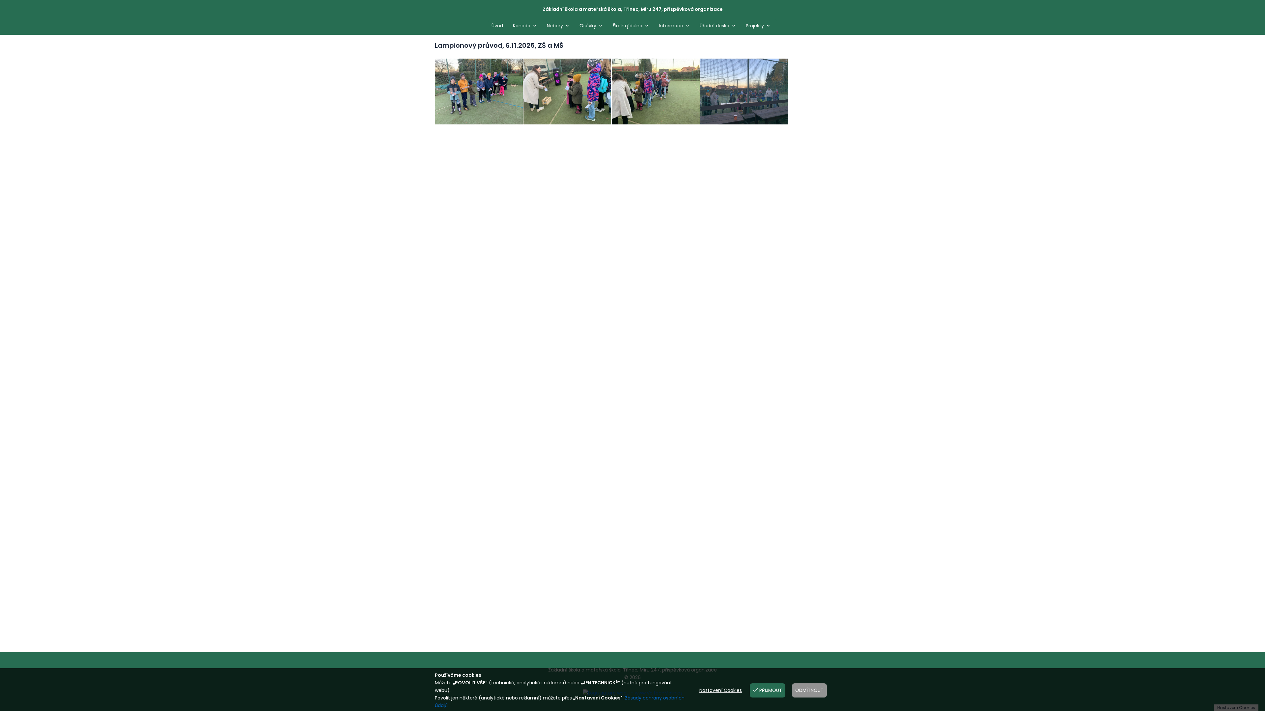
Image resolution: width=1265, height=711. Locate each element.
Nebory (555, 25)
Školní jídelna (627, 25)
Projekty (755, 25)
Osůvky (587, 25)
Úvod (497, 25)
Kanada (521, 25)
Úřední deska (714, 25)
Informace (671, 25)
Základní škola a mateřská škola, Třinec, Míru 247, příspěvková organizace (633, 9)
